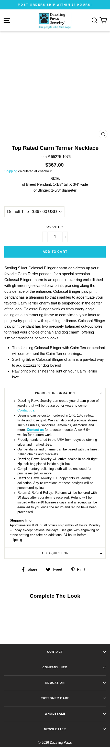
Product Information (55, 393)
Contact (55, 651)
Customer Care (55, 698)
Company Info (55, 667)
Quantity (55, 226)
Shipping (10, 171)
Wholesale (55, 713)
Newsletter (55, 729)
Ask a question (55, 553)
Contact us (25, 410)
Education (54, 682)
